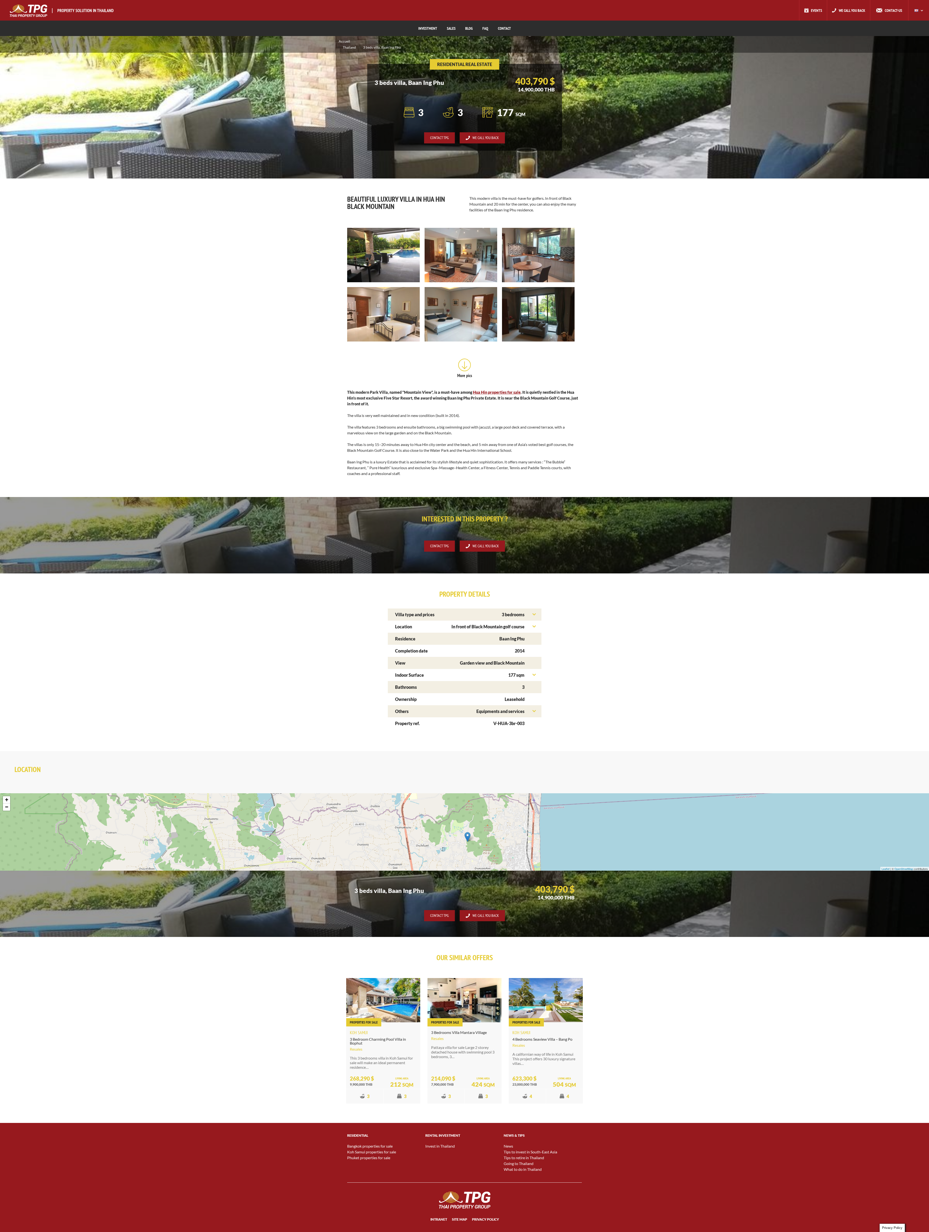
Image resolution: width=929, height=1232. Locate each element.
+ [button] (6, 800)
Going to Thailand (518, 1163)
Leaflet (886, 869)
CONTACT (504, 28)
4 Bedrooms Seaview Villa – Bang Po (542, 1039)
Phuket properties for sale (368, 1157)
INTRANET (438, 1219)
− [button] (6, 807)
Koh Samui (359, 1032)
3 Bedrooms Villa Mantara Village (459, 1032)
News (508, 1146)
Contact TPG (439, 137)
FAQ (485, 28)
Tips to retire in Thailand (524, 1157)
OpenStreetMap (903, 869)
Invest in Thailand (440, 1146)
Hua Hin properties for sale (497, 392)
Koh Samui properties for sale (371, 1152)
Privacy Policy (485, 1219)
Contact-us (893, 10)
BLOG (469, 28)
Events (816, 10)
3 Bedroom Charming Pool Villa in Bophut (378, 1041)
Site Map (459, 1219)
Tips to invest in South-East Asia (530, 1152)
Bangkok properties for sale (370, 1146)
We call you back (852, 10)
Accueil (344, 41)
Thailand (349, 47)
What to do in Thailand (523, 1169)
